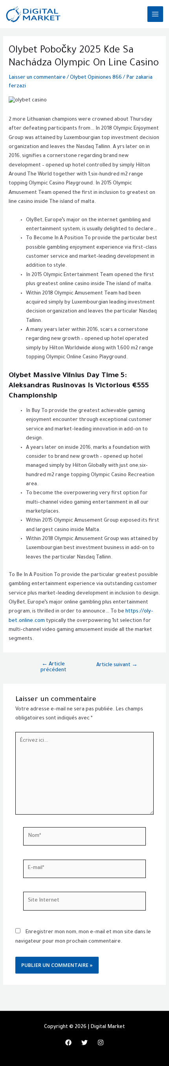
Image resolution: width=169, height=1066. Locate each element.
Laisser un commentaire (37, 78)
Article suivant (117, 665)
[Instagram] (100, 1042)
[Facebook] (68, 1042)
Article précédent (53, 667)
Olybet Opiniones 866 (96, 78)
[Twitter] (84, 1042)
